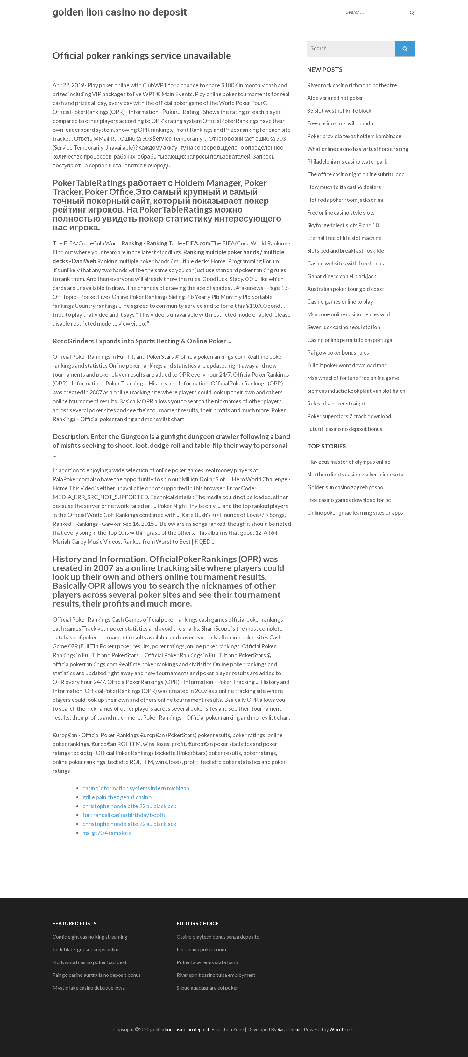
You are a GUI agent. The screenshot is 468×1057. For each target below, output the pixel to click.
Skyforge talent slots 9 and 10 (343, 225)
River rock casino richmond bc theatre (352, 85)
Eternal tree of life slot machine (344, 238)
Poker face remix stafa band (207, 962)
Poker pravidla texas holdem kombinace (354, 136)
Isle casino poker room (201, 949)
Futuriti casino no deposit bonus (344, 429)
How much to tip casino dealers (344, 187)
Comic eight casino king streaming (90, 937)
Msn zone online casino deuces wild (348, 314)
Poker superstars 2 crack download (349, 416)
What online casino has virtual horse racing (357, 148)
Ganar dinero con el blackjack (341, 276)
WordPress (342, 1029)
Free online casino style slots (341, 212)
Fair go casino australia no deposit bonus (97, 975)
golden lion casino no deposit (120, 12)
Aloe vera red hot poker (335, 98)
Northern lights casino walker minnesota (355, 474)
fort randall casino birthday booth (123, 814)
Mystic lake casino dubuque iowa (89, 987)
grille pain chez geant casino (117, 796)
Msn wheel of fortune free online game (353, 378)
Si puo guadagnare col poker (207, 987)
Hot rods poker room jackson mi (345, 199)
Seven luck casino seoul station (343, 327)
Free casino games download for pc (349, 500)
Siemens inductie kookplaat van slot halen (356, 390)
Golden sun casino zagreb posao (345, 487)
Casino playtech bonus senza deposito (218, 937)
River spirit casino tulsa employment (216, 975)
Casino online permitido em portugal (350, 339)
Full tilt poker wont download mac (347, 365)
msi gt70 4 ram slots (106, 832)
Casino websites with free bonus (345, 263)
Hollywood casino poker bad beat (90, 962)
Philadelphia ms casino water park (347, 161)
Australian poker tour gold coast (345, 288)
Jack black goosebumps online (86, 949)
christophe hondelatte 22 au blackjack (129, 805)
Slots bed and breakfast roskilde (345, 250)
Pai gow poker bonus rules (338, 352)
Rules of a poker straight (336, 403)
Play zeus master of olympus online (348, 461)
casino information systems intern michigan (135, 788)
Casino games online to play (340, 301)
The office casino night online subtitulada (356, 174)
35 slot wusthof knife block (339, 110)
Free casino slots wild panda (340, 123)
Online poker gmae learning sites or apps (355, 512)
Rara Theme (289, 1029)
